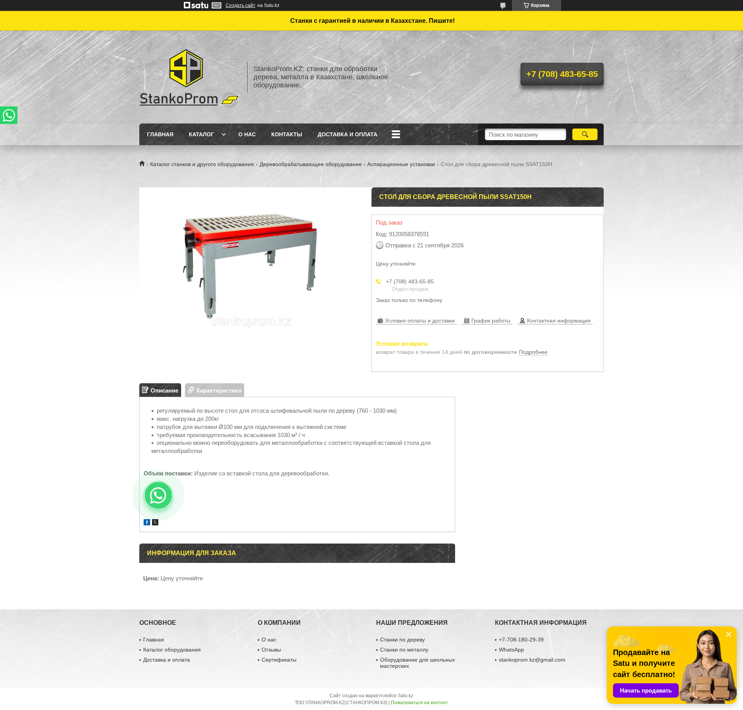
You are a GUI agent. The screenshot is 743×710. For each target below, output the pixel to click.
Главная (160, 134)
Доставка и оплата (347, 134)
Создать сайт (240, 5)
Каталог (201, 134)
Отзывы (271, 650)
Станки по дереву (402, 639)
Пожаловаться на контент (419, 702)
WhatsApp (511, 650)
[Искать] (584, 134)
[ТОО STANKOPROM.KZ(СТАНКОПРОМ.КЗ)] (189, 77)
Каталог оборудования (172, 650)
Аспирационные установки (401, 164)
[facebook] (147, 523)
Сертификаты (279, 660)
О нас (247, 134)
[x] (155, 523)
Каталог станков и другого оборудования (202, 164)
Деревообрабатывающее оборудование (311, 164)
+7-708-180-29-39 (521, 639)
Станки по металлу (404, 650)
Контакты (286, 134)
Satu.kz (405, 695)
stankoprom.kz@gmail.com (532, 660)
